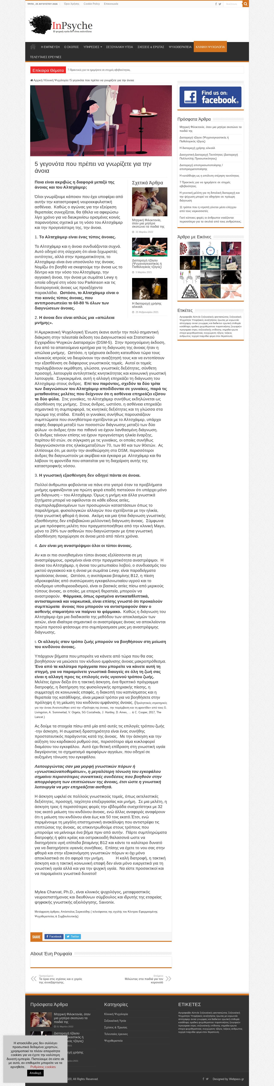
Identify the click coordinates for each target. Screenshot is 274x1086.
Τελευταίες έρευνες (116, 1034)
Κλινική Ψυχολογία (56, 80)
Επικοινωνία (111, 3)
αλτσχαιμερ (185, 323)
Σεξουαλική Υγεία (115, 1020)
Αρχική (37, 80)
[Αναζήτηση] (246, 4)
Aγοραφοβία (186, 316)
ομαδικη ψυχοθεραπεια (203, 326)
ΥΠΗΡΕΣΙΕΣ (91, 47)
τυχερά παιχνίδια (200, 336)
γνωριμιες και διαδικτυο (210, 323)
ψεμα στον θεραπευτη (221, 336)
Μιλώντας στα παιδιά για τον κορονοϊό (144, 979)
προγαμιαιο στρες (189, 329)
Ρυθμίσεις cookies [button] (43, 1067)
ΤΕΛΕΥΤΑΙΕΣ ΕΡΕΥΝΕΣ (45, 57)
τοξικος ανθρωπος (232, 1028)
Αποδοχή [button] (35, 1073)
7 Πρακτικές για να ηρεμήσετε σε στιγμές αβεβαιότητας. (99, 69)
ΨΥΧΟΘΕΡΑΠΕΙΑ (180, 47)
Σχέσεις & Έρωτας (115, 1027)
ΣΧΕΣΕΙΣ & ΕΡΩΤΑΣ (151, 47)
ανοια (195, 323)
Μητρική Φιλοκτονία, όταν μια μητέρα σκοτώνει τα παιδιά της (148, 223)
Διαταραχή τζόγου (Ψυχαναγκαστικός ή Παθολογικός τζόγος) (147, 263)
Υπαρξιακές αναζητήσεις (204, 320)
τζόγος (220, 333)
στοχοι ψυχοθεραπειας (191, 333)
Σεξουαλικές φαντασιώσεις (215, 316)
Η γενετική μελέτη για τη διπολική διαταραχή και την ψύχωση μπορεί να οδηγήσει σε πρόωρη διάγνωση (210, 196)
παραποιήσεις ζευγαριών (229, 326)
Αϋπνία (196, 316)
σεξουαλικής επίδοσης (210, 329)
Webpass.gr (236, 1079)
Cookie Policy (92, 3)
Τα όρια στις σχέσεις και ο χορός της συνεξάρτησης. (60, 979)
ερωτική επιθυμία (232, 323)
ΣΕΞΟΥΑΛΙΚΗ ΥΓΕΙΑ (119, 47)
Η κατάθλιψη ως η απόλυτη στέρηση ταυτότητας (209, 175)
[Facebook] (216, 4)
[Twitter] (220, 4)
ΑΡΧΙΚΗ (33, 46)
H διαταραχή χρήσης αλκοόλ (146, 305)
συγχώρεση (210, 333)
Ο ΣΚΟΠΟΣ (71, 47)
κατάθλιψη (185, 326)
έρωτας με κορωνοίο (228, 320)
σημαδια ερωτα (230, 329)
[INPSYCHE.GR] (60, 24)
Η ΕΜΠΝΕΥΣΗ (50, 47)
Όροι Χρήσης (71, 3)
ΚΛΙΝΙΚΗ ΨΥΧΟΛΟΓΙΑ (210, 47)
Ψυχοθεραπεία (113, 1040)
